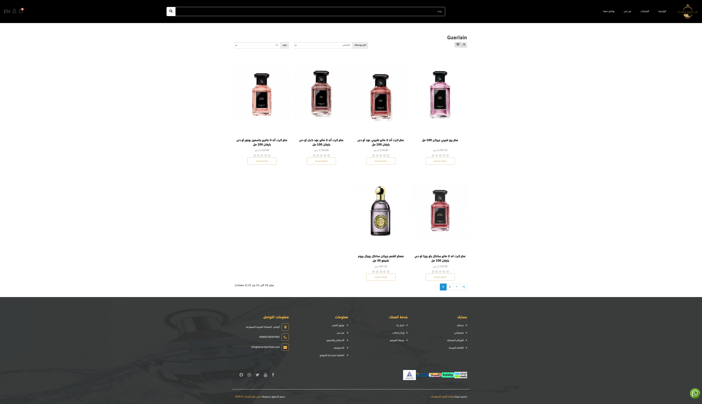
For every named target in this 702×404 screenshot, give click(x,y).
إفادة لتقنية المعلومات (442, 396)
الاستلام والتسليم (335, 340)
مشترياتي (459, 333)
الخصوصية (339, 348)
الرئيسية (662, 11)
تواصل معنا (609, 11)
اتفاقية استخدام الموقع (332, 355)
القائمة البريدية (456, 348)
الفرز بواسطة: (360, 45)
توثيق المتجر (338, 325)
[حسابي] (14, 11)
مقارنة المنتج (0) (417, 45)
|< (463, 287)
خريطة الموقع (397, 340)
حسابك (460, 325)
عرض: (284, 45)
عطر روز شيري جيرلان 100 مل (440, 140)
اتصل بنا (400, 325)
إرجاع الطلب (398, 333)
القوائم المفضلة (455, 340)
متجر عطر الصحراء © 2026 (248, 396)
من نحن (627, 11)
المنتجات (644, 11)
